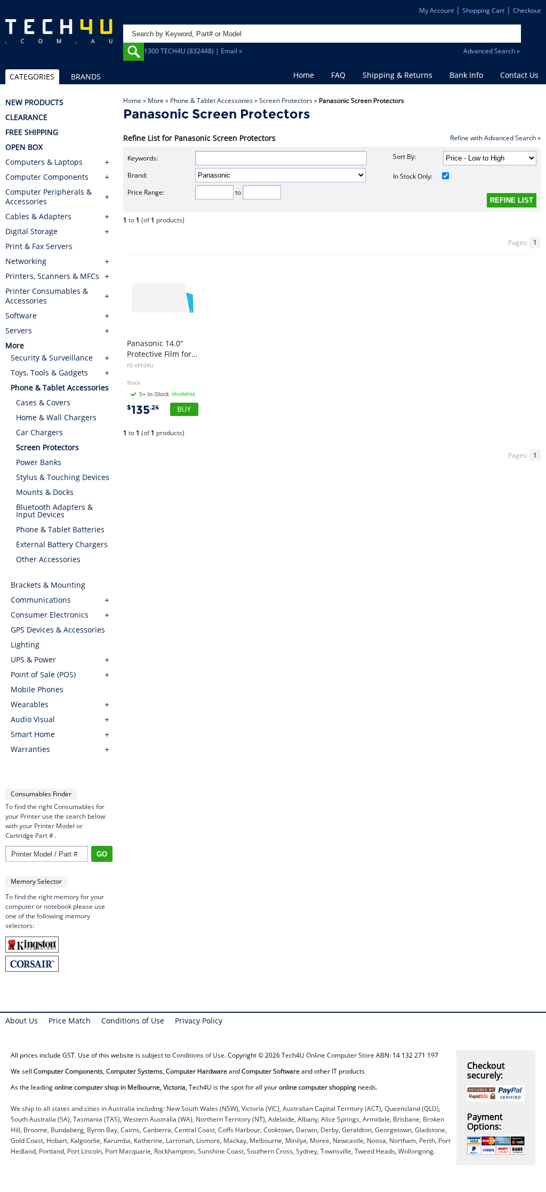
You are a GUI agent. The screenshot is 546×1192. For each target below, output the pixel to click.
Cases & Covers (43, 402)
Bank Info (466, 75)
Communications (41, 600)
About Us (21, 1020)
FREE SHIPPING (31, 132)
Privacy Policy (198, 1020)
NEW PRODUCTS (34, 102)
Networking (25, 261)
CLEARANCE (26, 117)
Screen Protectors (285, 100)
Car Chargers (39, 432)
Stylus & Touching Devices (62, 477)
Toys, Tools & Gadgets (49, 372)
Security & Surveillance (52, 358)
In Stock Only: (412, 176)
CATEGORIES (32, 76)
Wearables (30, 704)
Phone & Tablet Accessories (211, 100)
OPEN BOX (24, 147)
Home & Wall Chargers (56, 417)
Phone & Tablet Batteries (60, 529)
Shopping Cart (483, 10)
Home (303, 75)
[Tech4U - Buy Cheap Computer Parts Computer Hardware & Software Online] (59, 39)
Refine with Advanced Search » (495, 137)
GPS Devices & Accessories (58, 630)
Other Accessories (48, 559)
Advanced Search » (491, 50)
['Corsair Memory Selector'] (32, 969)
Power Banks (38, 462)
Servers (18, 330)
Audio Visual (33, 719)
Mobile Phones (37, 689)
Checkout (527, 10)
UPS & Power (33, 659)
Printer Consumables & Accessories (46, 296)
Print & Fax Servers (39, 246)
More (156, 100)
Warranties (30, 749)
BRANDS (86, 76)
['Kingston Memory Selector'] (32, 950)
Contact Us (519, 75)
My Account (436, 10)
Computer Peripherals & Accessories (48, 196)
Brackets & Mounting (48, 585)
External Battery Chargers (62, 544)
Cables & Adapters (38, 216)
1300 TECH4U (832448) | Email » (193, 50)
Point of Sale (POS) (43, 674)
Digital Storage (31, 231)
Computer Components (47, 177)
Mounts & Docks (45, 492)
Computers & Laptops (44, 162)
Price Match (70, 1020)
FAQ (338, 75)
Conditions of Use (132, 1020)
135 (143, 410)
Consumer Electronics (50, 615)
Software (21, 316)
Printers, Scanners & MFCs (52, 276)
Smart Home (33, 734)
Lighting (25, 644)
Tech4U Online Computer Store (328, 1055)
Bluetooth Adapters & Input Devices (54, 510)
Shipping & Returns (397, 75)
